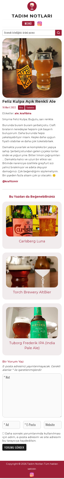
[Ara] (58, 33)
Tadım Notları (32, 16)
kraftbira (25, 113)
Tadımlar (30, 107)
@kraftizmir (10, 181)
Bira (21, 107)
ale (17, 113)
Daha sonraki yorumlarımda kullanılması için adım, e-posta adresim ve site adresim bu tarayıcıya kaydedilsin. (31, 437)
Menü (28, 23)
